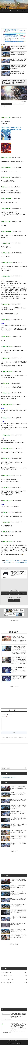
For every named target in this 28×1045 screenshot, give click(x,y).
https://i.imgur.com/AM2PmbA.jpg (11, 129)
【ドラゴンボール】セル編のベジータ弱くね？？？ (14, 41)
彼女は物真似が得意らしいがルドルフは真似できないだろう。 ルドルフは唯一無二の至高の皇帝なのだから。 (14, 36)
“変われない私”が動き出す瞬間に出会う (12, 29)
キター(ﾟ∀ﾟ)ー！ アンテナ (8, 777)
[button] (22, 593)
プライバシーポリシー (14, 1040)
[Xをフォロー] (14, 600)
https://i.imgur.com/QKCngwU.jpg (11, 127)
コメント (4, 716)
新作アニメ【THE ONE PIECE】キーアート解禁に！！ (15, 30)
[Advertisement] (14, 19)
